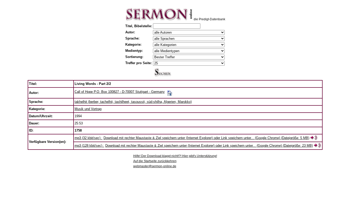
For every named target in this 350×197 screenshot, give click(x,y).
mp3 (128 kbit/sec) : (89, 145)
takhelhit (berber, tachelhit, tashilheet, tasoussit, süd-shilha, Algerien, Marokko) (133, 102)
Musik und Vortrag (88, 109)
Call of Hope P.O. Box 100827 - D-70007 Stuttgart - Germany (120, 92)
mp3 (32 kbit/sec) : (88, 138)
